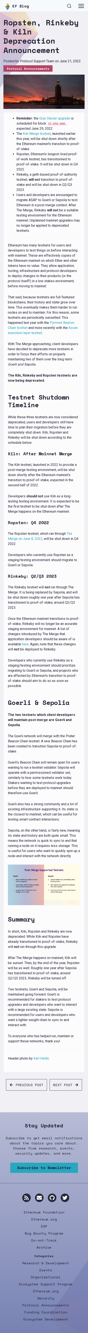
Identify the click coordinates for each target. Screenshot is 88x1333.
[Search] (69, 5)
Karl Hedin (41, 1058)
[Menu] (81, 6)
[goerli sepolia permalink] (6, 702)
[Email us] (39, 1198)
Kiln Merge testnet (37, 134)
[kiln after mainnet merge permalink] (6, 453)
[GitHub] (52, 1198)
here (25, 644)
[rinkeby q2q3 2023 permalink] (6, 576)
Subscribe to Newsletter (44, 1167)
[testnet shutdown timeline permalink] (6, 401)
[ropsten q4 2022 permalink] (6, 522)
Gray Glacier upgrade (54, 118)
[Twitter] (65, 1198)
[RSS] (26, 1198)
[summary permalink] (6, 919)
